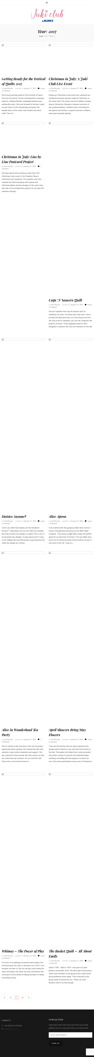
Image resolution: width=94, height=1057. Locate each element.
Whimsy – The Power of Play (23, 951)
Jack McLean (8, 88)
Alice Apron (57, 516)
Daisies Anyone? (14, 516)
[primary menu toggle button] (47, 3)
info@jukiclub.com (11, 1029)
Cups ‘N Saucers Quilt (65, 300)
